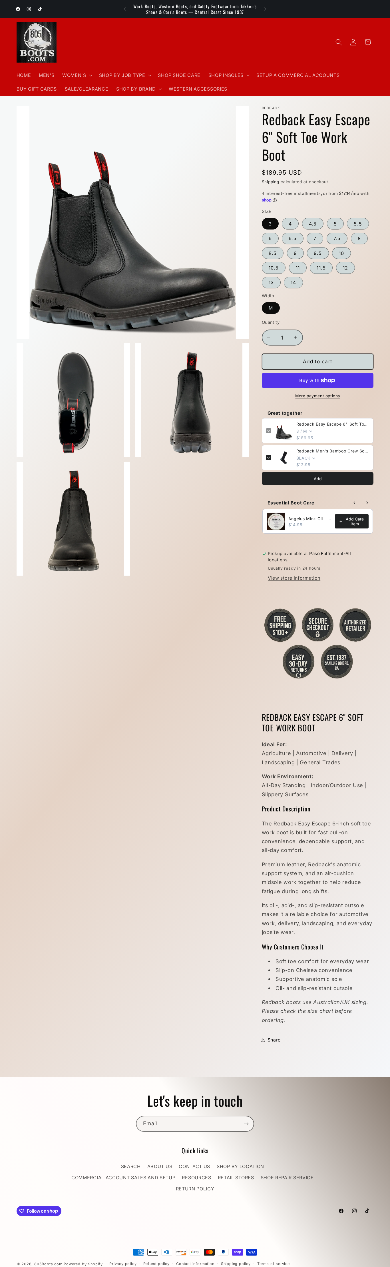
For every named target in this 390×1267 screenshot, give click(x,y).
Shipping (270, 181)
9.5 (318, 253)
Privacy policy (122, 1264)
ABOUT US (159, 1167)
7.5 (337, 238)
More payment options (317, 396)
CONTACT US (194, 1167)
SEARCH (131, 1167)
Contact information (195, 1264)
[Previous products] (354, 503)
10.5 (274, 268)
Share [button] (274, 1040)
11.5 (321, 268)
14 (293, 282)
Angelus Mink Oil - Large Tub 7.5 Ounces (310, 518)
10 (341, 253)
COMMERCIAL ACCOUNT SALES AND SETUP (123, 1178)
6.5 (292, 238)
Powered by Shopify (83, 1264)
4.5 (313, 223)
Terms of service (273, 1264)
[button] (76, 75)
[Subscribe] (246, 1124)
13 (271, 282)
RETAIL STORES (236, 1178)
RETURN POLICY (195, 1189)
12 (345, 268)
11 (298, 268)
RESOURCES (196, 1178)
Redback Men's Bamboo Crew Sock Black (332, 450)
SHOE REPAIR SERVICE (287, 1178)
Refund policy (156, 1264)
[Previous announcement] (125, 9)
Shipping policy (236, 1264)
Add (318, 478)
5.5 (358, 223)
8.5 (273, 253)
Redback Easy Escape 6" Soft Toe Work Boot (332, 424)
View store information (294, 578)
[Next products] (367, 503)
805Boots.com (48, 1264)
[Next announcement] (265, 9)
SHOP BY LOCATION (240, 1167)
